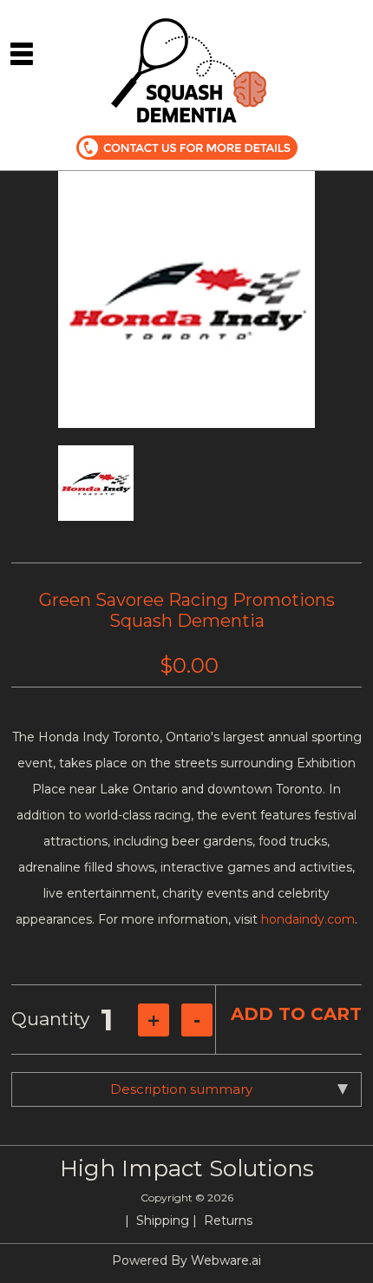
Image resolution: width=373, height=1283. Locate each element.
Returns (228, 1220)
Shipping (162, 1220)
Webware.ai (226, 1260)
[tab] (186, 1089)
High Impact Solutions (187, 1168)
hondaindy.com (308, 919)
